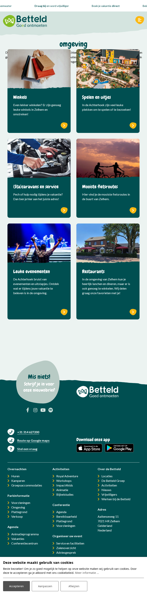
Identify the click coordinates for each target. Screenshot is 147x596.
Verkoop (17, 516)
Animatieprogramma (25, 534)
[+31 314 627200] (23, 432)
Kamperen (18, 480)
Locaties (107, 476)
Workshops (64, 480)
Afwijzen (74, 586)
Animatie (62, 490)
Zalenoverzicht (66, 548)
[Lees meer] (39, 69)
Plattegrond (19, 512)
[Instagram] (35, 410)
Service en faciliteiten (70, 543)
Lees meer (64, 125)
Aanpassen (45, 586)
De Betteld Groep (113, 480)
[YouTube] (43, 410)
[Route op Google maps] (28, 440)
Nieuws (106, 490)
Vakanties (17, 538)
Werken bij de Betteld (115, 499)
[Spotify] (50, 410)
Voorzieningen (20, 502)
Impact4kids (64, 485)
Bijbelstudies (65, 494)
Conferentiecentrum (24, 543)
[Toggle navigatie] (139, 20)
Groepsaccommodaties (26, 485)
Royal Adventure (67, 476)
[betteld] (25, 20)
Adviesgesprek (66, 552)
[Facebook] (27, 410)
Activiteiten (109, 485)
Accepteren (16, 586)
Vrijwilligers (109, 494)
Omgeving (18, 507)
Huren (15, 476)
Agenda (61, 512)
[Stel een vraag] (22, 449)
